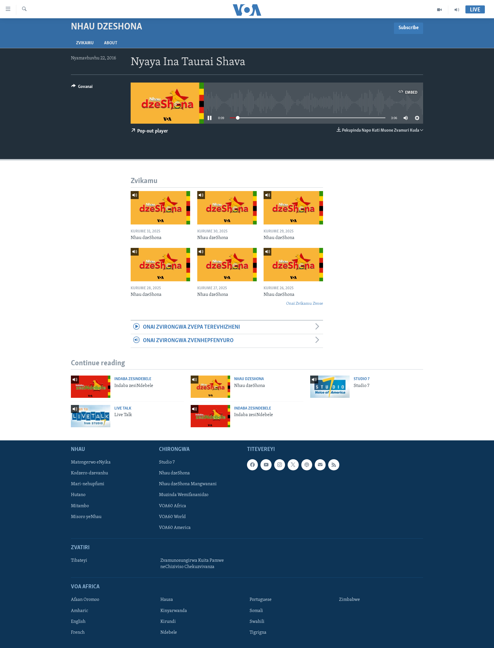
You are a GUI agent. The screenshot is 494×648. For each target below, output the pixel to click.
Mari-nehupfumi (87, 484)
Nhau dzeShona (249, 379)
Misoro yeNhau (86, 516)
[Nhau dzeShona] (160, 207)
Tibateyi (79, 560)
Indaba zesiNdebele (132, 379)
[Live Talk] (90, 416)
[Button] (82, 88)
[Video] (439, 9)
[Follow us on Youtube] (265, 464)
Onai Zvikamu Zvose (304, 304)
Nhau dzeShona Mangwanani (188, 484)
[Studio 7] (330, 387)
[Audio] (456, 9)
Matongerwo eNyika (91, 462)
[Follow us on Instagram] (279, 464)
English (78, 621)
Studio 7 (362, 379)
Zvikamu (85, 43)
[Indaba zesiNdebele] (90, 387)
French (78, 632)
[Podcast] (306, 464)
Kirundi (168, 621)
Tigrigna (258, 632)
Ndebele (168, 632)
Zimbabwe (349, 599)
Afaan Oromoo (85, 599)
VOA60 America (175, 527)
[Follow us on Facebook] (252, 464)
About (110, 43)
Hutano (78, 495)
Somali (256, 610)
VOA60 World (172, 516)
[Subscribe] (320, 464)
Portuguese (261, 599)
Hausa (166, 599)
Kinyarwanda (173, 610)
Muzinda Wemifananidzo (183, 495)
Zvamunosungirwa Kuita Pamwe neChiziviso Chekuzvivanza (192, 563)
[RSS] (333, 464)
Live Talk (122, 408)
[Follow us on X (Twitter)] (293, 464)
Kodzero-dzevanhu (89, 473)
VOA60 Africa (172, 505)
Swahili (257, 621)
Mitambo (80, 505)
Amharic (79, 610)
